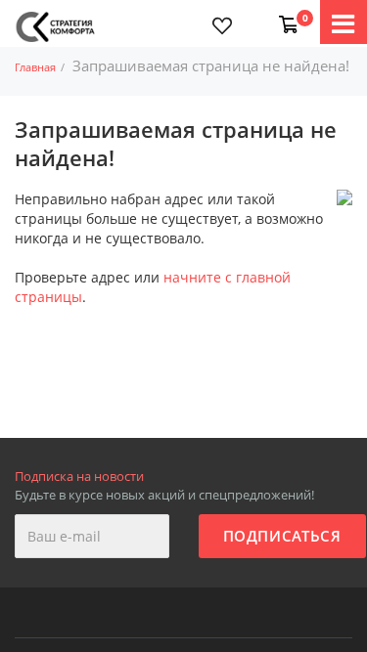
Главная (35, 67)
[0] (285, 15)
